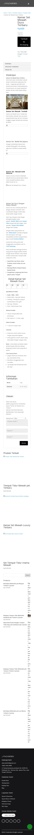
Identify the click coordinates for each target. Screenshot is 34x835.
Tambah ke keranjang (24, 42)
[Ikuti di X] (7, 821)
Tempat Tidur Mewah (18, 225)
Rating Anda (10, 418)
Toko (9, 13)
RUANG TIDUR (15, 221)
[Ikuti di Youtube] (18, 821)
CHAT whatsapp (10, 246)
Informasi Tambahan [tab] (11, 66)
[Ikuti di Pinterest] (3, 821)
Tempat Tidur (27, 13)
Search (28, 575)
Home (5, 13)
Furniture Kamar (17, 13)
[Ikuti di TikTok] (14, 821)
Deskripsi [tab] (8, 63)
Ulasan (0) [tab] (8, 69)
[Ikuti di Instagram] (11, 821)
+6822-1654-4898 (9, 815)
